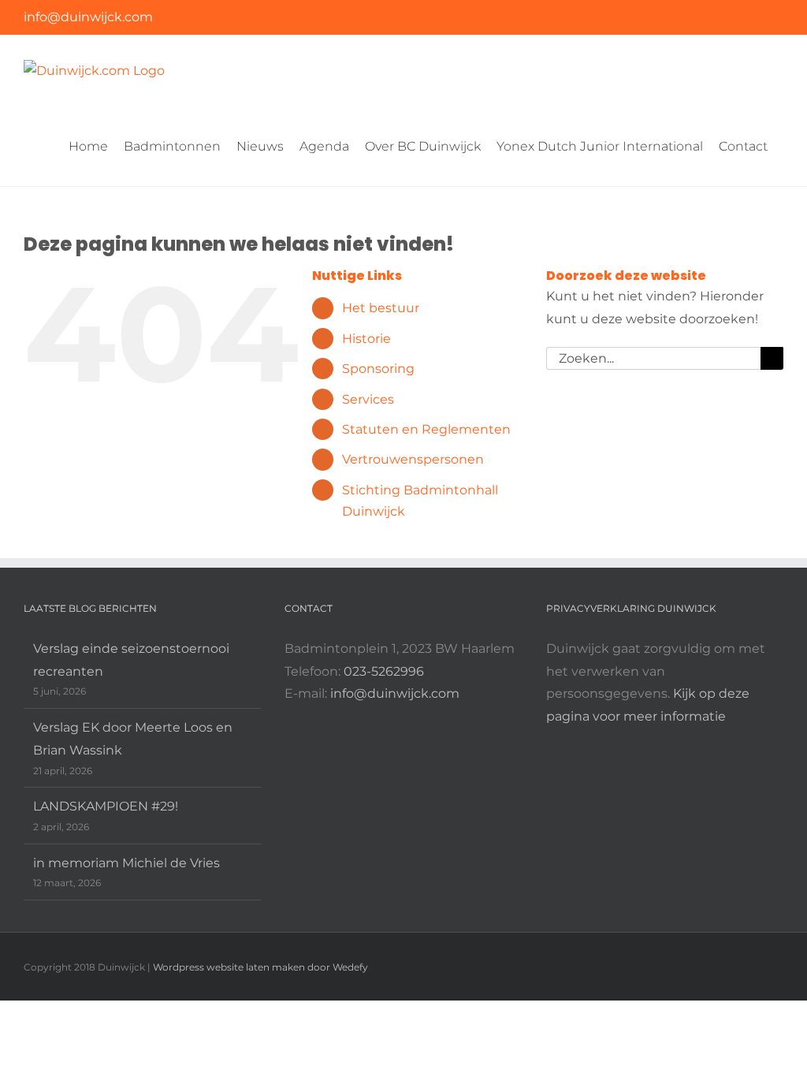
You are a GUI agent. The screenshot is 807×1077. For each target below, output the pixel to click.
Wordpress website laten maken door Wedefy (260, 967)
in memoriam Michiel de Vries (126, 862)
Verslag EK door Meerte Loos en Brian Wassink (132, 739)
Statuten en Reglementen (426, 429)
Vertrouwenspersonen (413, 459)
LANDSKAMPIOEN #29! (105, 806)
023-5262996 (384, 671)
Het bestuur (380, 307)
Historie (366, 338)
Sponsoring (378, 368)
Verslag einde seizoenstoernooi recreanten (131, 660)
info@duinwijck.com (88, 16)
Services (368, 399)
